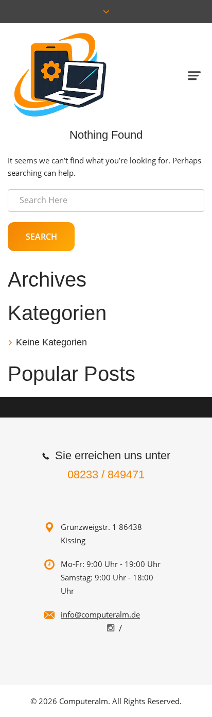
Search (41, 236)
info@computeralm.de (100, 614)
